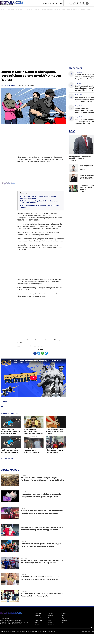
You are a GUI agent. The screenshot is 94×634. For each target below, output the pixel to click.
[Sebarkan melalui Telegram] (46, 353)
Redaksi (12, 631)
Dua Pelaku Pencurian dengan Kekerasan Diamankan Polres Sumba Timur (32, 451)
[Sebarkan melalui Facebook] (35, 353)
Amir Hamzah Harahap (8, 85)
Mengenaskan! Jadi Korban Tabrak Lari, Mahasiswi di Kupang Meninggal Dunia (10, 450)
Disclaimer (43, 631)
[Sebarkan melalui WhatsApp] (42, 353)
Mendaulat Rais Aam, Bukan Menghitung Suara (80, 157)
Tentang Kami (4, 631)
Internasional (19, 9)
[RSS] (83, 3)
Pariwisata (64, 620)
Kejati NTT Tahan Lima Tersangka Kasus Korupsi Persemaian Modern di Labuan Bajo (54, 451)
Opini (62, 622)
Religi (62, 618)
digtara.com (88, 631)
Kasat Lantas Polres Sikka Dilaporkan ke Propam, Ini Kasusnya (39, 206)
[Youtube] (77, 3)
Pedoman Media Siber (22, 631)
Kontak (53, 631)
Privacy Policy (34, 631)
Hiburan (57, 9)
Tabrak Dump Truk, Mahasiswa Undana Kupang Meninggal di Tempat (38, 197)
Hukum (69, 9)
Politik (36, 9)
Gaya (63, 9)
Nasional (11, 9)
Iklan (48, 631)
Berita (50, 622)
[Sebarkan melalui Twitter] (38, 353)
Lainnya (82, 9)
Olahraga (50, 9)
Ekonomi (43, 9)
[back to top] (91, 627)
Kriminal (75, 9)
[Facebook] (71, 3)
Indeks (89, 9)
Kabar (62, 616)
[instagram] (80, 3)
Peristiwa (3, 9)
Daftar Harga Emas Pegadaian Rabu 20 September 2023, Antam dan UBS (39, 202)
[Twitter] (74, 3)
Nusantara (29, 9)
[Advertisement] (33, 55)
